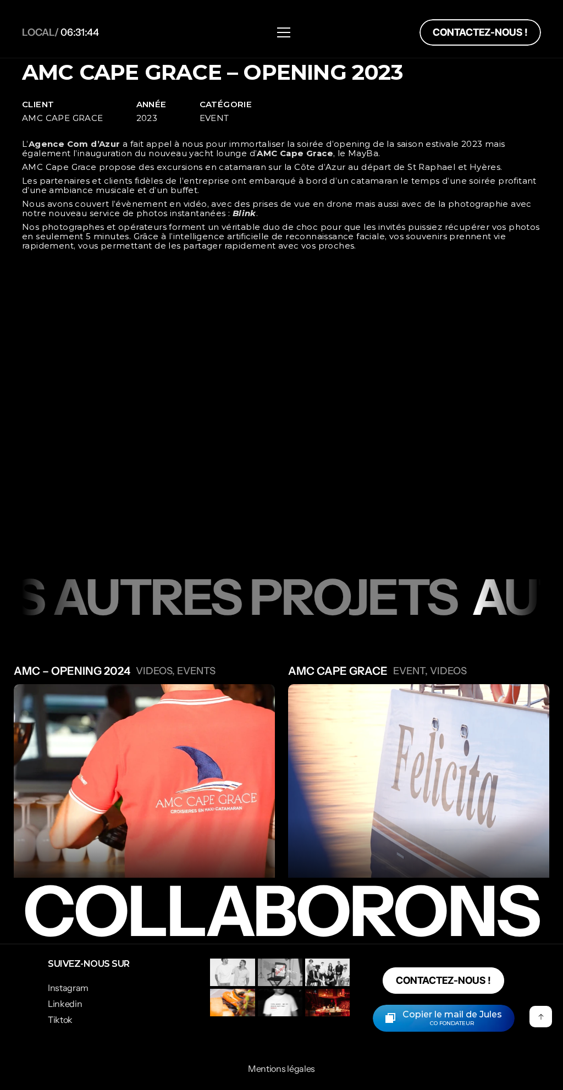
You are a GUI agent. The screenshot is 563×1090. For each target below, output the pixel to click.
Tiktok (60, 1019)
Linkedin (65, 1003)
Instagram (68, 987)
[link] (480, 32)
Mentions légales (281, 1068)
